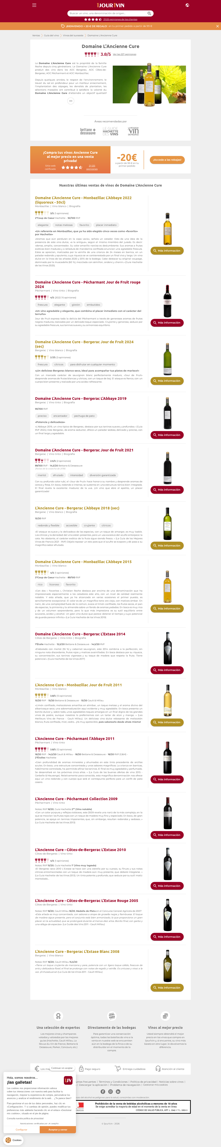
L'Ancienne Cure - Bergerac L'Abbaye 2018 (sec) (77, 508)
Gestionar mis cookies (155, 1084)
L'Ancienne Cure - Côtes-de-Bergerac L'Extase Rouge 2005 (86, 900)
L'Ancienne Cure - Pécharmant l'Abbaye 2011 (75, 738)
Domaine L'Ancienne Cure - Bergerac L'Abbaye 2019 (81, 398)
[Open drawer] (34, 5)
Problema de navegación (125, 1084)
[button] (13, 1140)
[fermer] (217, 26)
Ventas (36, 35)
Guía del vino (51, 35)
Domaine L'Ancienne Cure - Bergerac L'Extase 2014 (80, 634)
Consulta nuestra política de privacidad (25, 1118)
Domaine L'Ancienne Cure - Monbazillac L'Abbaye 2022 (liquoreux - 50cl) (83, 199)
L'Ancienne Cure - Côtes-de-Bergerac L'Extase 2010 (80, 849)
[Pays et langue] (187, 5)
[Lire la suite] (70, 100)
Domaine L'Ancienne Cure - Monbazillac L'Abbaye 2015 (83, 561)
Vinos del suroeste (73, 35)
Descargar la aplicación (93, 1084)
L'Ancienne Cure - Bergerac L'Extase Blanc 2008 (77, 951)
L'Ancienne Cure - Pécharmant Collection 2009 (76, 798)
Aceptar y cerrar (58, 1129)
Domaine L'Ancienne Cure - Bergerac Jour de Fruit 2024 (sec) (84, 344)
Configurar (21, 1129)
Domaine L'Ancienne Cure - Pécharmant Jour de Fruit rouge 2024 (88, 284)
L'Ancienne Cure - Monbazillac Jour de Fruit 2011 (78, 684)
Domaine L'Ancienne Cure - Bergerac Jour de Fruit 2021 (84, 450)
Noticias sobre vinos (171, 1081)
